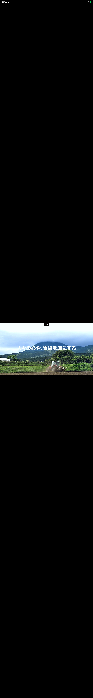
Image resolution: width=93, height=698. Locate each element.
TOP (50, 2)
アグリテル (72, 2)
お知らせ (80, 2)
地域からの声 (64, 2)
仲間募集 (68, 2)
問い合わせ (84, 2)
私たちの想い (54, 2)
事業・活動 (59, 2)
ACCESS (76, 2)
